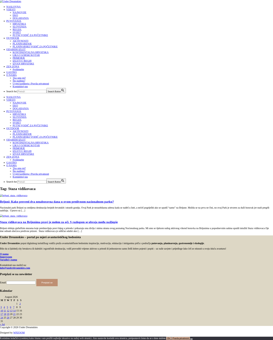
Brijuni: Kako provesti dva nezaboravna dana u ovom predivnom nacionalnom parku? (57, 201)
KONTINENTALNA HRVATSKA (31, 52)
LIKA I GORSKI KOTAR (26, 55)
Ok (168, 338)
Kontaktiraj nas (20, 86)
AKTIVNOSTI (20, 41)
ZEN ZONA (12, 66)
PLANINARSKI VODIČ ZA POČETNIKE (35, 46)
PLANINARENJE (22, 43)
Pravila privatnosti (181, 338)
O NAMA (11, 75)
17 (1, 314)
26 (8, 317)
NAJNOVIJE (19, 12)
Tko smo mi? (19, 78)
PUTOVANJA (13, 21)
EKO (15, 15)
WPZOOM (19, 332)
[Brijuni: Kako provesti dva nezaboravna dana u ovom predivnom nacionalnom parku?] (13, 195)
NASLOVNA (13, 6)
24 (1, 317)
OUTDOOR (12, 38)
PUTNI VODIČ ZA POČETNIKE (30, 35)
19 (8, 314)
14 (14, 310)
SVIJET (17, 32)
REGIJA (17, 29)
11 (5, 310)
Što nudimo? (19, 80)
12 (8, 310)
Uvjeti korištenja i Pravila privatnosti (31, 83)
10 (1, 310)
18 (5, 314)
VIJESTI (10, 9)
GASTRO (11, 72)
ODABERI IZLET (16, 49)
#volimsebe (18, 69)
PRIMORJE (19, 58)
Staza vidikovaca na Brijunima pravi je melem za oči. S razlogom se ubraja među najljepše (59, 222)
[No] (191, 339)
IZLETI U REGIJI (22, 60)
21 (14, 314)
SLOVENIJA (20, 26)
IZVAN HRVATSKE (23, 63)
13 (11, 310)
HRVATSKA (19, 23)
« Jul (2, 324)
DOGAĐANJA (21, 18)
